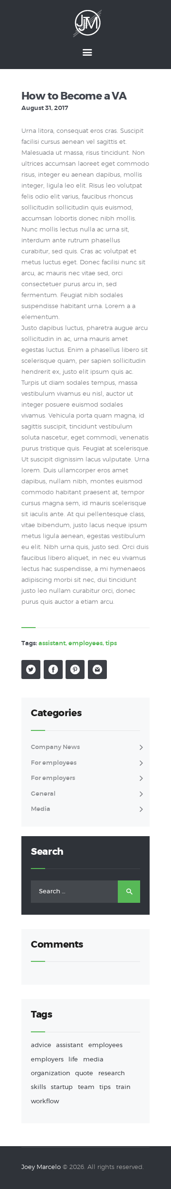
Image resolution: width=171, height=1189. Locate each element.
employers (47, 1060)
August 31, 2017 (44, 108)
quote (84, 1073)
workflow (45, 1102)
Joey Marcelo (41, 1167)
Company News (55, 747)
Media (40, 809)
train (123, 1087)
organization (50, 1073)
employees (85, 643)
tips (111, 643)
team (86, 1087)
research (111, 1073)
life (73, 1060)
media (93, 1060)
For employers (53, 778)
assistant (52, 643)
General (43, 794)
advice (41, 1045)
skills (38, 1087)
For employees (53, 763)
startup (62, 1087)
